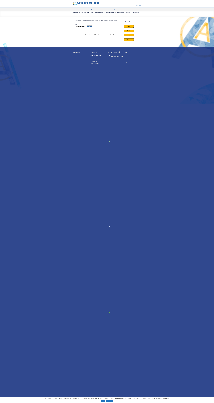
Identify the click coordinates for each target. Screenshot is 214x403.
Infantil (128, 30)
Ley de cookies (127, 56)
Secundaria (89, 26)
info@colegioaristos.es (95, 63)
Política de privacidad (129, 55)
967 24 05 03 (138, 5)
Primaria (128, 35)
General (128, 26)
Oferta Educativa (99, 9)
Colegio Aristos (88, 2)
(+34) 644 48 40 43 (94, 61)
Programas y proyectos (118, 9)
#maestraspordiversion (117, 56)
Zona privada (128, 62)
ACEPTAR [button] (103, 401)
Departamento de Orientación (133, 9)
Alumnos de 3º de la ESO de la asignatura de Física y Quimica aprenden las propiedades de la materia (94, 31)
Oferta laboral (93, 65)
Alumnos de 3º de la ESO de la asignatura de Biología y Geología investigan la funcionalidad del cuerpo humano (96, 35)
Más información (109, 401)
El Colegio (90, 9)
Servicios (108, 9)
